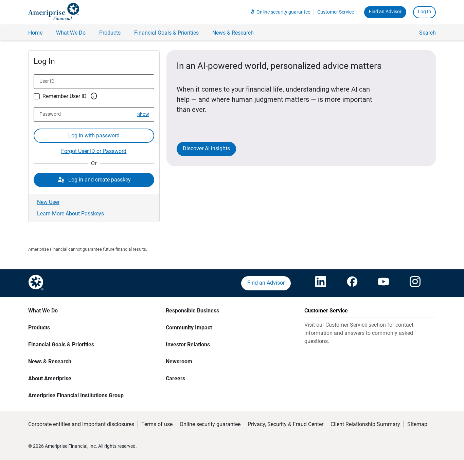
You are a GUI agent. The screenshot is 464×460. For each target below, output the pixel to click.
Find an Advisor (385, 11)
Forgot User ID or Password (93, 151)
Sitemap (417, 424)
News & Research (49, 361)
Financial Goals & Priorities (61, 344)
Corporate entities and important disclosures (81, 424)
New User (48, 202)
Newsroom (179, 361)
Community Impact (189, 327)
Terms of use (157, 424)
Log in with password (94, 135)
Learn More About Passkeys (70, 213)
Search (427, 33)
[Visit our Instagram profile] (415, 283)
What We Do (43, 310)
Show (143, 114)
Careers (175, 378)
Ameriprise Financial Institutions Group (76, 395)
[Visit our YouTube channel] (383, 283)
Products (39, 327)
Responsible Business (192, 310)
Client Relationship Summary (365, 424)
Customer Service (335, 12)
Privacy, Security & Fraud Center (285, 424)
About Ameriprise (49, 378)
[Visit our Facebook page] (352, 283)
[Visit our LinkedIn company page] (320, 283)
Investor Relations (188, 344)
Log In (424, 11)
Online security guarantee (283, 12)
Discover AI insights (206, 148)
